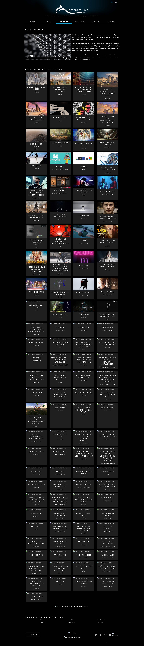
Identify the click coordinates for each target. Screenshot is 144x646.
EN (112, 2)
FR (116, 2)
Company (96, 21)
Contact (112, 21)
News (48, 21)
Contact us (33, 634)
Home (32, 21)
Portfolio (80, 21)
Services (64, 21)
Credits (36, 641)
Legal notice (29, 641)
